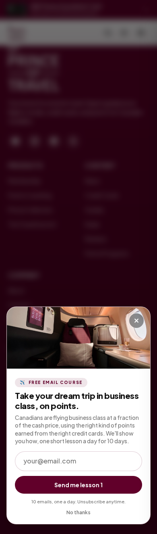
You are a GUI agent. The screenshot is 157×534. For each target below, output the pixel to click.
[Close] (136, 320)
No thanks (78, 512)
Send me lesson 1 (78, 484)
